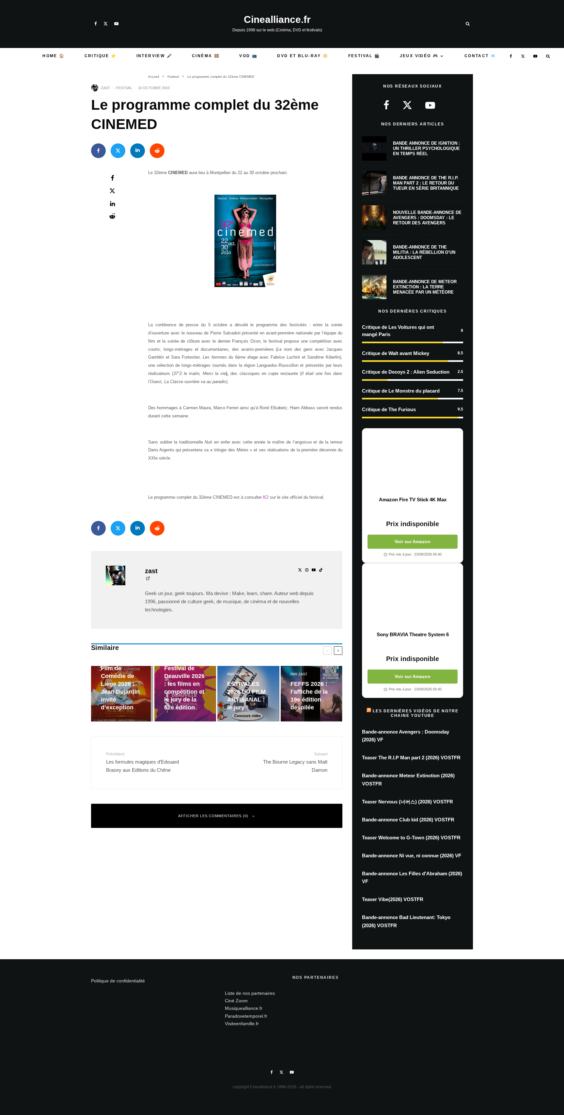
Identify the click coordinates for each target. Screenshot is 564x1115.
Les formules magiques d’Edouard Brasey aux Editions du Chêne (142, 762)
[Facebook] (95, 24)
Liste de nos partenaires (250, 993)
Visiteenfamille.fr (242, 1023)
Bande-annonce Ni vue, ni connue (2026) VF (411, 855)
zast (105, 88)
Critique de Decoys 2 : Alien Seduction (405, 372)
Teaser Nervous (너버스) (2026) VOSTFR (407, 801)
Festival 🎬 (364, 56)
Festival (124, 88)
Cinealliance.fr (277, 19)
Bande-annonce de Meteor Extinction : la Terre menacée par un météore (425, 286)
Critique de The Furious (389, 409)
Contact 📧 (480, 56)
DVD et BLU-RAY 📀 (302, 56)
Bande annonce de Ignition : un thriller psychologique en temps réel (426, 148)
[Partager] (98, 150)
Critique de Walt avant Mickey (395, 353)
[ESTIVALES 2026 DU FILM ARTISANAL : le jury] (248, 694)
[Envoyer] (157, 150)
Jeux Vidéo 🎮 (419, 56)
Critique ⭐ (101, 56)
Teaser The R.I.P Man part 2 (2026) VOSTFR (411, 757)
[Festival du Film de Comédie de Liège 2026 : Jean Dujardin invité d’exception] (122, 694)
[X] (105, 24)
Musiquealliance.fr (243, 1008)
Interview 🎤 (154, 56)
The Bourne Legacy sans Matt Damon (295, 762)
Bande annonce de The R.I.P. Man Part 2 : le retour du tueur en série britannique (426, 182)
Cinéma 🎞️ (206, 56)
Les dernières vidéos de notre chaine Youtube (415, 713)
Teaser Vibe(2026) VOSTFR (392, 899)
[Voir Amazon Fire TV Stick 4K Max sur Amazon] (413, 462)
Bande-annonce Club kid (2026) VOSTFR (408, 819)
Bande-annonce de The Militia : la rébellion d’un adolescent (424, 252)
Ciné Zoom (236, 1000)
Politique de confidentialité (118, 980)
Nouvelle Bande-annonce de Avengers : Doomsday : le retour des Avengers (427, 217)
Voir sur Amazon (413, 541)
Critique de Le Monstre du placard (401, 391)
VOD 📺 (248, 56)
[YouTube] (116, 24)
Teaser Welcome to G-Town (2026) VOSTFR (411, 837)
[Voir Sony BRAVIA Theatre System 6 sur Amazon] (413, 597)
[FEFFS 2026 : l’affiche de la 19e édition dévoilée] (312, 694)
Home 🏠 (53, 56)
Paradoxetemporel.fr (246, 1016)
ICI (266, 497)
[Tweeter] (118, 150)
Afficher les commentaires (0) (213, 816)
